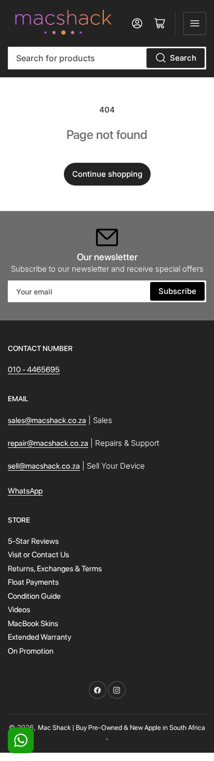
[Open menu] (194, 23)
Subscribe (177, 291)
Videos (19, 609)
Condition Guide (34, 596)
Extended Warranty (39, 637)
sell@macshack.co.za (44, 466)
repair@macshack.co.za (48, 443)
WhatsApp (25, 491)
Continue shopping (107, 174)
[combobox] (107, 58)
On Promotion (31, 651)
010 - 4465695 (34, 369)
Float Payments (33, 582)
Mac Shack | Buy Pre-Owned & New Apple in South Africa (121, 727)
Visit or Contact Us (38, 554)
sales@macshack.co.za (47, 420)
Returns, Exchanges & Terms (55, 568)
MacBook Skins (33, 623)
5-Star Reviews (33, 541)
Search (183, 58)
